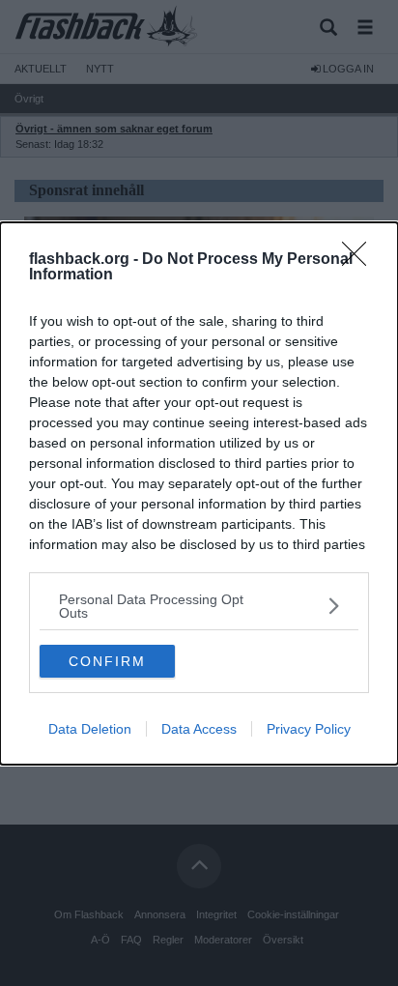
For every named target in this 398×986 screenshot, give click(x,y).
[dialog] (199, 493)
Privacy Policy (309, 729)
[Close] (360, 260)
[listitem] (199, 606)
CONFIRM (107, 661)
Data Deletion (89, 729)
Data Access (199, 729)
